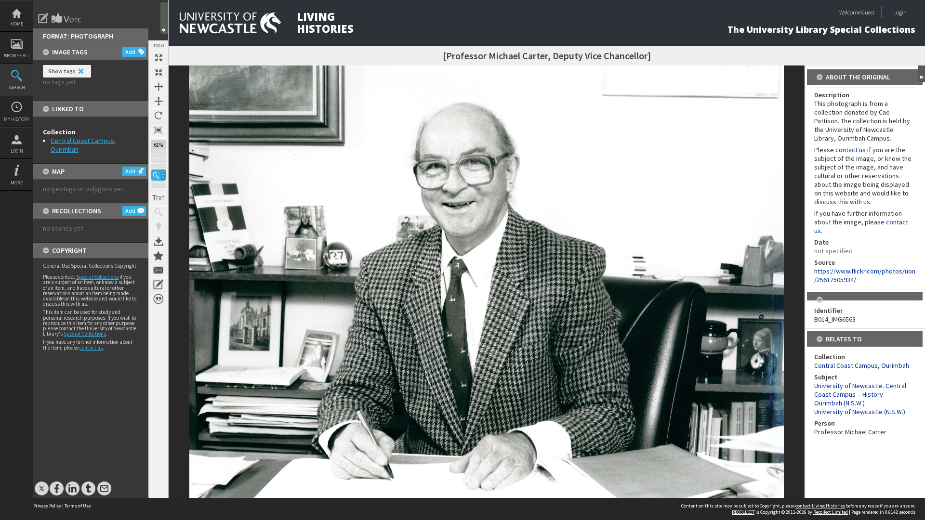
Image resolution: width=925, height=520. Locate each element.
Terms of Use (78, 506)
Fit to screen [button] (158, 72)
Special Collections (97, 276)
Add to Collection (158, 255)
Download (158, 241)
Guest (867, 12)
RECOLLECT (743, 512)
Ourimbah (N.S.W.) (839, 403)
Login (17, 151)
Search (17, 87)
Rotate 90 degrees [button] (158, 115)
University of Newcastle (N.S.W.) (859, 411)
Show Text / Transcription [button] (158, 198)
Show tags (62, 71)
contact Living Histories (820, 506)
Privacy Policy (47, 506)
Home (17, 24)
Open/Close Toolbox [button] (164, 18)
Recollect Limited (830, 512)
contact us (91, 347)
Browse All (17, 55)
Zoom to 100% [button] (158, 130)
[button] (158, 175)
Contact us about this (158, 270)
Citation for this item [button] (158, 299)
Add (130, 51)
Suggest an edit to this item (43, 18)
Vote (67, 18)
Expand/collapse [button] (921, 73)
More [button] (17, 183)
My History (16, 119)
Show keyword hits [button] (158, 212)
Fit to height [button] (158, 101)
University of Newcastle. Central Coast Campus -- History (860, 390)
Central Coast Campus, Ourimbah (861, 365)
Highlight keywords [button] (158, 227)
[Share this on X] (42, 484)
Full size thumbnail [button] (158, 58)
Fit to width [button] (158, 86)
